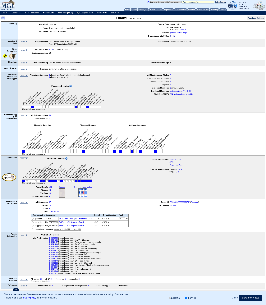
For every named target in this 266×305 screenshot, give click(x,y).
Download (16, 13)
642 (50, 187)
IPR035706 (53, 253)
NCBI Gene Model (66, 219)
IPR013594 (53, 271)
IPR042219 (53, 248)
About (3, 9)
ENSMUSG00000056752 (180, 202)
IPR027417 (53, 273)
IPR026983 (53, 238)
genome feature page (178, 33)
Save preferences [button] (250, 298)
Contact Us (102, 13)
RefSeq (62, 222)
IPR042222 (53, 263)
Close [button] (235, 298)
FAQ (11, 9)
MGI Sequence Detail (83, 219)
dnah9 (179, 169)
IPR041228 (53, 257)
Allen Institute (175, 159)
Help (7, 9)
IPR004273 (53, 261)
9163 (51, 50)
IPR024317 (53, 250)
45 (52, 286)
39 (50, 115)
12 (41, 279)
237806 (183, 30)
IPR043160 (53, 259)
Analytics (191, 298)
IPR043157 (53, 242)
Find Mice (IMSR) (65, 13)
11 (50, 118)
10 (50, 190)
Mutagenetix (175, 91)
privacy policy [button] (29, 298)
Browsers (115, 13)
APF (183, 91)
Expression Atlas (176, 165)
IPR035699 (53, 265)
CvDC (188, 91)
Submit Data (48, 13)
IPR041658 (53, 246)
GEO (171, 162)
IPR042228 (53, 269)
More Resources (32, 13)
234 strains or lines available (181, 94)
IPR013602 (53, 267)
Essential (175, 298)
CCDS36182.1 (54, 212)
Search (4, 13)
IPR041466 (53, 244)
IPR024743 (53, 255)
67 (50, 202)
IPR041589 (53, 240)
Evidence (194, 202)
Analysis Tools (86, 13)
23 (50, 205)
